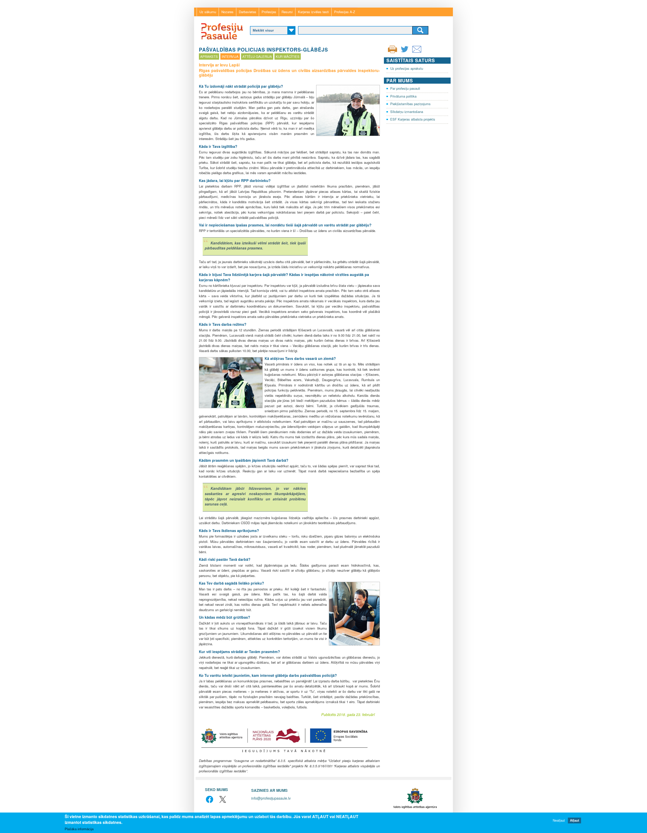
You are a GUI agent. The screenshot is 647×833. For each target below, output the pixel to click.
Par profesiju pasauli (405, 88)
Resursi (287, 11)
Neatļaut (559, 820)
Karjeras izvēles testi (313, 11)
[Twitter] (404, 52)
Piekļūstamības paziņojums (410, 103)
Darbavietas (247, 11)
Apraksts (209, 56)
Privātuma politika (403, 96)
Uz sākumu (207, 11)
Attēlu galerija (257, 56)
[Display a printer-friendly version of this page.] (392, 48)
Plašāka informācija (79, 829)
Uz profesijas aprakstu (406, 68)
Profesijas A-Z (344, 11)
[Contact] (416, 52)
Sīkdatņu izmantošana (406, 111)
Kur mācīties (287, 56)
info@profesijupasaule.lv (271, 798)
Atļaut (574, 820)
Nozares (227, 11)
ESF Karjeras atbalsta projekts (412, 119)
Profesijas (269, 11)
